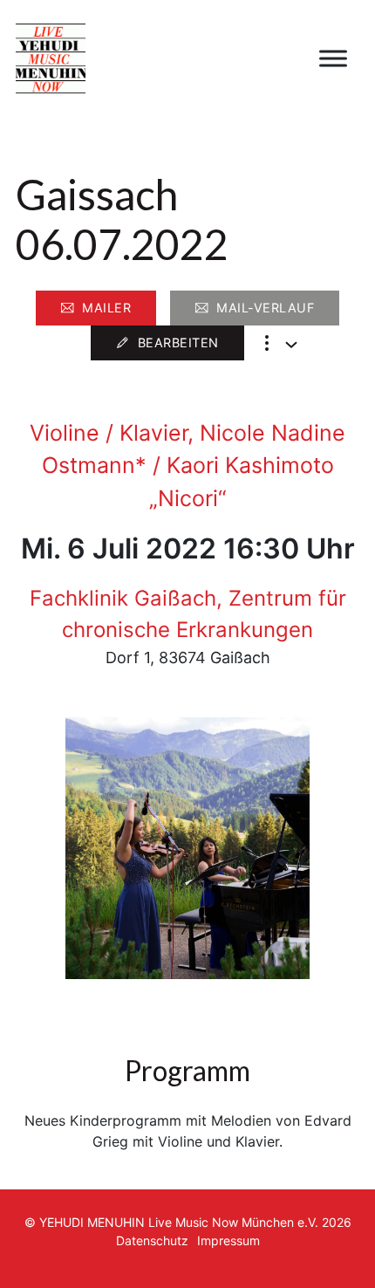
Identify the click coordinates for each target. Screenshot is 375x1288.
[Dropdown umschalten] (291, 345)
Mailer (106, 307)
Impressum (228, 1240)
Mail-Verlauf (265, 307)
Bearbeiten (178, 342)
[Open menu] (333, 58)
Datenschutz (152, 1240)
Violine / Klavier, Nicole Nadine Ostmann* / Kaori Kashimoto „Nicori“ (187, 465)
